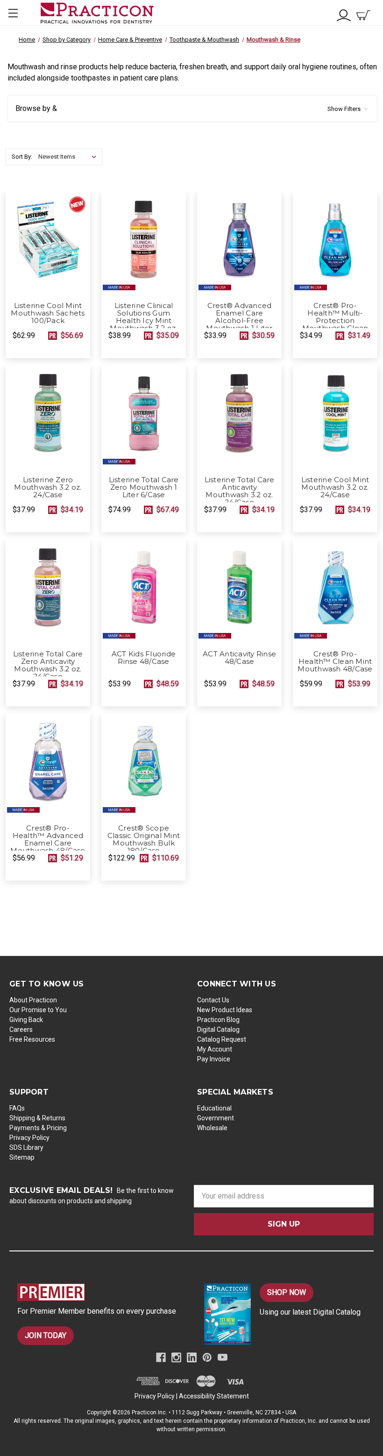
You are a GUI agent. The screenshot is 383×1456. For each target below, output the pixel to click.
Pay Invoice (213, 1059)
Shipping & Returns (37, 1118)
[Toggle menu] (13, 13)
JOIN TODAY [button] (45, 1335)
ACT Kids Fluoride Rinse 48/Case (144, 657)
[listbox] (69, 157)
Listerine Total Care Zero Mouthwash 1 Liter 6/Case (144, 487)
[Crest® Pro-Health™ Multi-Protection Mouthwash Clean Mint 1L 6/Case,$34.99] (335, 244)
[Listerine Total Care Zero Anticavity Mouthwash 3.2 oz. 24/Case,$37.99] (48, 592)
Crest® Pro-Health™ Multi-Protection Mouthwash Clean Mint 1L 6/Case (335, 320)
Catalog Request (221, 1039)
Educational (214, 1108)
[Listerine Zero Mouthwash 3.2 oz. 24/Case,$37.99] (48, 418)
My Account (214, 1049)
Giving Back (26, 1019)
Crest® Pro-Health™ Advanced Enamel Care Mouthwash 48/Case (47, 839)
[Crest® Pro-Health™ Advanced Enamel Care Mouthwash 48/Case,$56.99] (48, 766)
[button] (192, 108)
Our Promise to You (38, 1010)
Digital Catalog (218, 1029)
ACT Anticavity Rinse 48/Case (239, 657)
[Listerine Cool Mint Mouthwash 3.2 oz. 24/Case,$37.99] (335, 418)
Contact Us (213, 1000)
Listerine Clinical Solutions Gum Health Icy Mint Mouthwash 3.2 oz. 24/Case (143, 320)
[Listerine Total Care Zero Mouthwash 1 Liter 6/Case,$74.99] (143, 418)
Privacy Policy (29, 1137)
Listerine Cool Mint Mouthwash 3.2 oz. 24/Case (335, 487)
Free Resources (32, 1039)
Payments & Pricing (38, 1128)
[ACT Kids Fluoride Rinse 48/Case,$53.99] (143, 592)
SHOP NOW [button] (286, 1292)
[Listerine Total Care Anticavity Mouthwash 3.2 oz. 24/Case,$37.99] (239, 418)
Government (215, 1118)
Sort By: (22, 156)
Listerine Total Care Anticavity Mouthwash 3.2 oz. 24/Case (240, 491)
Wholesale (212, 1128)
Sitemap (22, 1157)
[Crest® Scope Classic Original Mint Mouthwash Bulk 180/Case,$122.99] (143, 766)
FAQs (17, 1108)
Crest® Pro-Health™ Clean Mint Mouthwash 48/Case (335, 661)
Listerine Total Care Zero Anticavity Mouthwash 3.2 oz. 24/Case (48, 665)
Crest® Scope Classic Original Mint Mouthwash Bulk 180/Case (143, 839)
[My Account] (344, 14)
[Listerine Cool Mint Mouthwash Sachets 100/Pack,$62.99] (48, 244)
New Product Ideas (224, 1010)
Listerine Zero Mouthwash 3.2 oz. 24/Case (47, 487)
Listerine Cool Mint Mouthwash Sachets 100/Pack (48, 313)
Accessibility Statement (214, 1396)
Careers (21, 1029)
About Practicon (33, 1000)
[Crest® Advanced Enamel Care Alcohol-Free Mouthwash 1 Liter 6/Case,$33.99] (239, 244)
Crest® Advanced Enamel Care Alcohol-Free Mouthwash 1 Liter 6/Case (239, 320)
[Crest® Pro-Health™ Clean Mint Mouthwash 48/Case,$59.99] (335, 592)
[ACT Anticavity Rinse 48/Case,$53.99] (239, 592)
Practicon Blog (218, 1019)
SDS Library (26, 1147)
